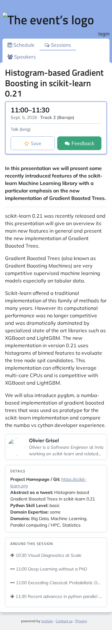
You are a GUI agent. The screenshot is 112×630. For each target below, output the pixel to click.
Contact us (64, 621)
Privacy (81, 621)
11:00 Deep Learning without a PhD (51, 569)
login (104, 34)
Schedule (23, 45)
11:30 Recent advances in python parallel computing (58, 596)
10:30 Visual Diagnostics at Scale (48, 555)
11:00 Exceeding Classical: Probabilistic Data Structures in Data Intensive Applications (58, 582)
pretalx (47, 621)
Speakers (24, 57)
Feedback (83, 143)
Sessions (60, 45)
